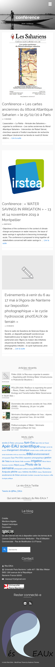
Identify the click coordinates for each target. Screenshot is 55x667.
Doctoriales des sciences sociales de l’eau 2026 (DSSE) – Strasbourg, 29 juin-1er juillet (31, 405)
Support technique (9, 524)
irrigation (36, 461)
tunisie (30, 475)
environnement (41, 454)
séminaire (24, 475)
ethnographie (6, 458)
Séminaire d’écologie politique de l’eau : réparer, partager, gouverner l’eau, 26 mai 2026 (31, 415)
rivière (20, 472)
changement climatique (18, 450)
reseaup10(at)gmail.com (15, 579)
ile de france (14, 461)
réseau (40, 472)
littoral (44, 461)
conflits (41, 450)
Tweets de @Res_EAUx (12, 491)
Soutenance (46, 472)
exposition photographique (34, 457)
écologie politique (7, 478)
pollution (38, 468)
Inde (21, 461)
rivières (25, 471)
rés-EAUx (33, 471)
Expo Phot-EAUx (17, 457)
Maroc (49, 461)
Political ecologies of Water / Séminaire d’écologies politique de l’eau (27, 426)
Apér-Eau (29, 442)
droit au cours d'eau (19, 454)
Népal (16, 464)
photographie (18, 469)
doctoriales (9, 454)
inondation (27, 461)
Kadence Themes (33, 662)
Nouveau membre (7, 465)
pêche (14, 471)
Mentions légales (9, 521)
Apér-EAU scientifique (21, 446)
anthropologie (19, 443)
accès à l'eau (8, 442)
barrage (43, 447)
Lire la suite (16, 138)
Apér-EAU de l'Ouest (42, 443)
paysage (22, 465)
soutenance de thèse (11, 475)
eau (29, 453)
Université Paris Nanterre (42, 475)
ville (51, 475)
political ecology (28, 469)
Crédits (5, 518)
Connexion (6, 527)
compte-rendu (34, 450)
